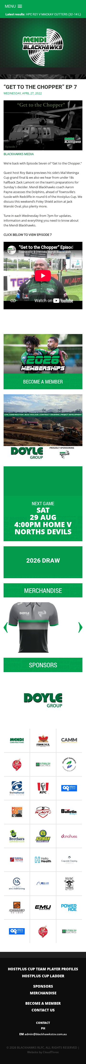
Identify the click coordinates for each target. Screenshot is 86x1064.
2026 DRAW (43, 560)
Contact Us (43, 1010)
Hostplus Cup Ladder (43, 975)
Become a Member (43, 1003)
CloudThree (51, 1052)
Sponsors (43, 986)
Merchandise (43, 993)
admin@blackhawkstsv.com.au (43, 1034)
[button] (13, 6)
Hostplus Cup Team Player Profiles (43, 969)
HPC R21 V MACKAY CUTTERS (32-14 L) (43, 14)
